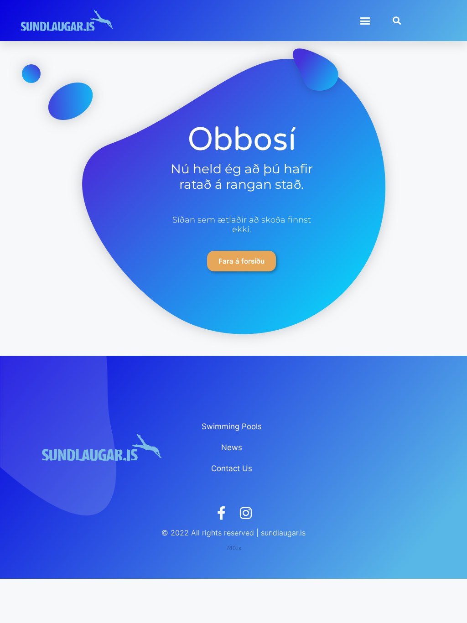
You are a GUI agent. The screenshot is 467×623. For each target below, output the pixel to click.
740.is (233, 548)
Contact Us (231, 468)
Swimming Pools (232, 426)
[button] (365, 20)
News (231, 447)
